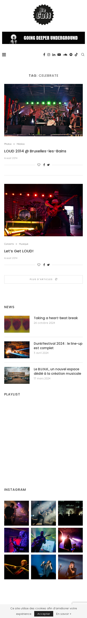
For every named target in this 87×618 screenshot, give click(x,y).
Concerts (9, 244)
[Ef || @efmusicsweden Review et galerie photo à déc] (70, 567)
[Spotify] (70, 54)
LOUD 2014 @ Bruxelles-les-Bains (35, 151)
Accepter (43, 614)
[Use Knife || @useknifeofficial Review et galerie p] (70, 513)
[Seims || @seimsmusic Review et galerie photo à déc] (43, 540)
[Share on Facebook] (44, 165)
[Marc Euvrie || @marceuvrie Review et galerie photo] (16, 567)
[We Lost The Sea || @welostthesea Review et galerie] (43, 513)
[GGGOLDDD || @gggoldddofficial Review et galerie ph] (43, 567)
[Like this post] (38, 165)
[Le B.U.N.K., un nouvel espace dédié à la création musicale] (17, 375)
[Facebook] (44, 54)
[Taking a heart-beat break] (17, 324)
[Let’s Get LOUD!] (43, 210)
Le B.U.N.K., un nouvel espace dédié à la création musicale (57, 371)
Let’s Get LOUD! (19, 251)
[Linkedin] (53, 54)
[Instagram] (48, 54)
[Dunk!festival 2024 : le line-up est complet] (17, 349)
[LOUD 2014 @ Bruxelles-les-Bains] (43, 110)
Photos (7, 144)
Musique (23, 244)
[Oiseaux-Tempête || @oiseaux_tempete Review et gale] (70, 540)
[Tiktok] (76, 54)
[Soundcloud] (65, 54)
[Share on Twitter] (48, 165)
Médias (20, 144)
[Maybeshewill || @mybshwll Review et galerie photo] (16, 513)
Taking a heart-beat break (56, 318)
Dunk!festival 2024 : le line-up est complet (58, 345)
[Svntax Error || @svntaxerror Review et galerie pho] (16, 540)
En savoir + (63, 613)
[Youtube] (59, 54)
